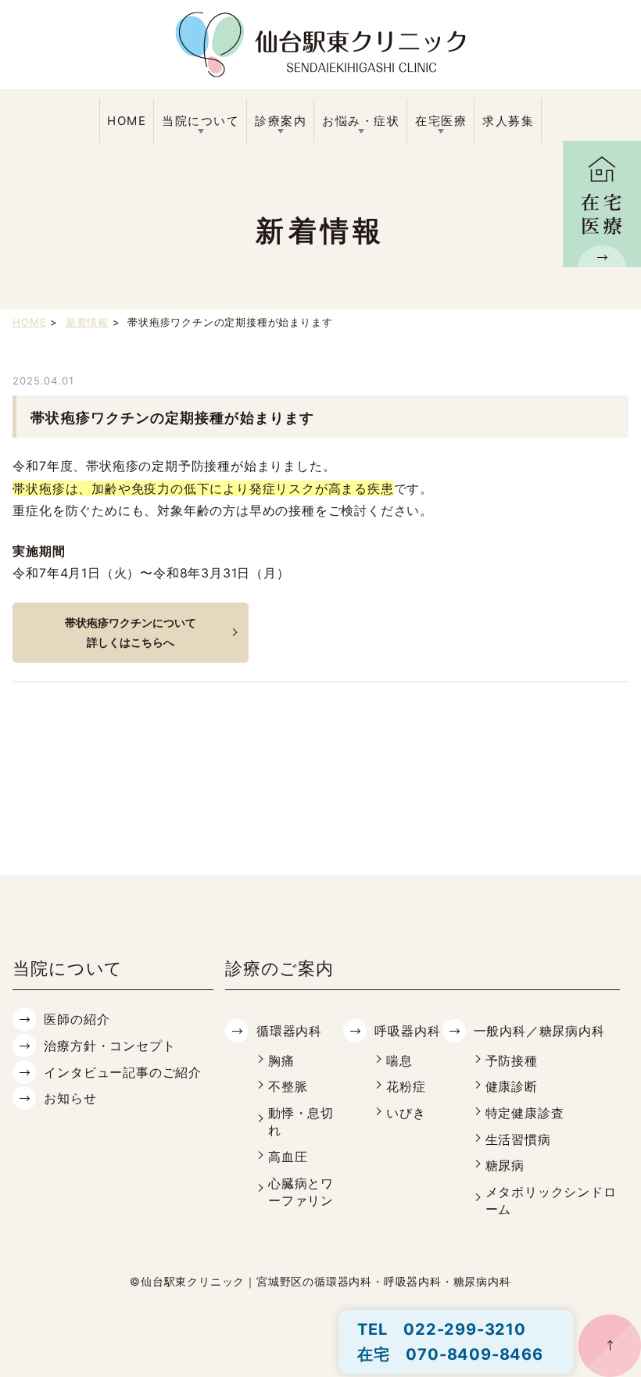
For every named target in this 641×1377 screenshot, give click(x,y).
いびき (405, 1113)
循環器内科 (289, 1031)
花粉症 (405, 1086)
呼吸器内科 (407, 1031)
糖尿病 (505, 1165)
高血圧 (287, 1156)
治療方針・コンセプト (109, 1045)
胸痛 (281, 1060)
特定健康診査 (524, 1113)
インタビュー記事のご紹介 (123, 1072)
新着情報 (87, 322)
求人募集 (508, 120)
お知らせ (70, 1098)
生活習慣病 (518, 1139)
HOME (126, 120)
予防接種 (511, 1060)
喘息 (399, 1060)
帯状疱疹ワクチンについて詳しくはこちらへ (130, 632)
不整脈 (287, 1086)
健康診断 (511, 1086)
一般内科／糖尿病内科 (539, 1031)
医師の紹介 (76, 1019)
